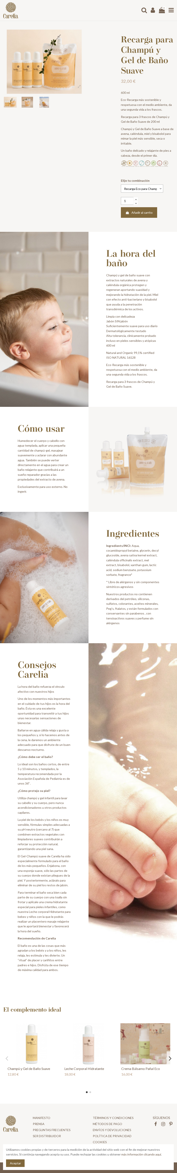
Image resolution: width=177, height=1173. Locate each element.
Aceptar (15, 1163)
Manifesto (41, 1118)
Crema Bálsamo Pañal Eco (140, 1068)
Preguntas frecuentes (52, 1130)
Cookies (100, 1142)
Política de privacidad (112, 1136)
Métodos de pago (107, 1124)
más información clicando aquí (141, 1154)
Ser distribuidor (47, 1136)
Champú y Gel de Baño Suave (29, 1068)
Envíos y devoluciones (112, 1130)
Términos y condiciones (113, 1118)
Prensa (38, 1124)
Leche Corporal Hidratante (84, 1068)
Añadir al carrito (142, 212)
